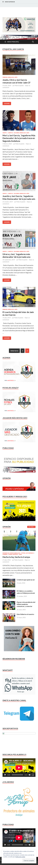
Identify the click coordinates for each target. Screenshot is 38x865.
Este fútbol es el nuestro (25, 614)
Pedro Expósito (19, 85)
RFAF (20, 554)
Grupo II (10, 132)
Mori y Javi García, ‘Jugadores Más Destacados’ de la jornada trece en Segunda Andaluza (19, 138)
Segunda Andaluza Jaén (21, 132)
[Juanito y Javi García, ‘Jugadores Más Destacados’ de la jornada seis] (19, 181)
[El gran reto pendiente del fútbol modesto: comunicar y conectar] (9, 602)
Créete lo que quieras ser (26, 580)
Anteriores (14, 351)
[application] (19, 767)
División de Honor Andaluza (11, 553)
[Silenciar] (30, 775)
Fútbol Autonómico (27, 553)
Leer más (6, 103)
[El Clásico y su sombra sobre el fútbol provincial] (9, 591)
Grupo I (5, 132)
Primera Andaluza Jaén (10, 77)
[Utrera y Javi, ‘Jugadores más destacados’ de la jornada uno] (19, 239)
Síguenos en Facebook (14, 659)
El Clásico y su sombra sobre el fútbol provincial (26, 592)
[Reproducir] (5, 775)
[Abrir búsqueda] (32, 41)
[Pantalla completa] (33, 775)
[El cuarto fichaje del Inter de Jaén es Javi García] (19, 297)
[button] (19, 24)
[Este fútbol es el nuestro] (9, 614)
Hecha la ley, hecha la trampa (16, 557)
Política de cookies (20, 857)
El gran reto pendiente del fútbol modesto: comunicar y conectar (26, 604)
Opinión (5, 554)
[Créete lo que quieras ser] (9, 580)
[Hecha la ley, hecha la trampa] (19, 532)
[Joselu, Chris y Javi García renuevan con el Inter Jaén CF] (19, 65)
